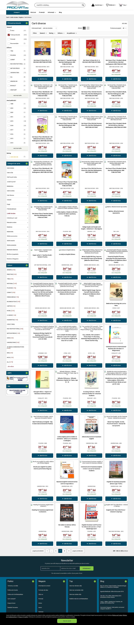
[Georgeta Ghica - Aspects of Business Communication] (42, 388)
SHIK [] (10, 338)
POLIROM (65, 231)
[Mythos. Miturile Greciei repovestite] (116, 206)
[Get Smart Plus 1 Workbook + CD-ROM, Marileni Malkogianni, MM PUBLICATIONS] (42, 88)
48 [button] (123, 28)
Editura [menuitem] (60, 33)
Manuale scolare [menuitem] (11, 222)
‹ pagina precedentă (37, 551)
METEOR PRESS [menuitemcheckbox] (17, 68)
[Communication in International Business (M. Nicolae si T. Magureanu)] (116, 343)
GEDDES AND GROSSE (90, 265)
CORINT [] (11, 292)
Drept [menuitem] (8, 204)
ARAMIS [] (11, 270)
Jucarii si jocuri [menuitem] (11, 181)
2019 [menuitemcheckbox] (18, 121)
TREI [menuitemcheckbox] (17, 51)
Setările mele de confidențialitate (78, 598)
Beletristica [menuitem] (10, 186)
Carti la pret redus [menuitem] (12, 177)
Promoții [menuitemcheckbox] (18, 39)
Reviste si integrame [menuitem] (12, 259)
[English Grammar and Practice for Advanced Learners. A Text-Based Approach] (91, 521)
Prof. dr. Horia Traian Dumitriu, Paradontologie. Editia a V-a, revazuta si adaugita (113, 586)
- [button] (26, 23)
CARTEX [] (11, 306)
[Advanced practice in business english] (91, 433)
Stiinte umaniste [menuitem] (11, 245)
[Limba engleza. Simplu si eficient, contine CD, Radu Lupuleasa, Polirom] (67, 208)
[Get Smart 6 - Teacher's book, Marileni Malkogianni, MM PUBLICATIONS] (67, 56)
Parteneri (40, 612)
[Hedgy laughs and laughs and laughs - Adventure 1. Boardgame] (91, 223)
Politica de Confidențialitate (15, 594)
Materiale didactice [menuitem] (12, 249)
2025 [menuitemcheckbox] (18, 108)
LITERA (65, 353)
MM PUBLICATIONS (41, 66)
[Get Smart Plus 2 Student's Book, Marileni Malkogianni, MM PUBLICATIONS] (116, 88)
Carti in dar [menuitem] (10, 172)
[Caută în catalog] (83, 5)
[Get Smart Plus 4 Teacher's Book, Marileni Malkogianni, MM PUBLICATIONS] (42, 210)
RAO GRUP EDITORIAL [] (15, 328)
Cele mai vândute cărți (75, 585)
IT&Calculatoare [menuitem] (11, 209)
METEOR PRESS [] (13, 333)
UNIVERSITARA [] (13, 342)
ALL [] (10, 362)
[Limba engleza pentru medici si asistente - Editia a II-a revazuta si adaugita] (67, 433)
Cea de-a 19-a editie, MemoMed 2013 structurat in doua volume (110, 596)
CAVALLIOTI (114, 353)
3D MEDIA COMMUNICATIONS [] (15, 347)
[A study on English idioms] (67, 250)
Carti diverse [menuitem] (10, 195)
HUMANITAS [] (12, 319)
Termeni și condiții (13, 585)
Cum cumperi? (12, 598)
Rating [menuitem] (51, 33)
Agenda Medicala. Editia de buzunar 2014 (112, 591)
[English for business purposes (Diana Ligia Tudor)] (116, 478)
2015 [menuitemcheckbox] (17, 138)
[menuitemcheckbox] (17, 157)
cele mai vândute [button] (47, 28)
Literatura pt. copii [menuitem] (12, 218)
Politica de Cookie (117, 615)
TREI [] (10, 279)
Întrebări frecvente (13, 607)
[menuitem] (17, 12)
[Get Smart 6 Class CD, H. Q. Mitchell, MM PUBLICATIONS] (91, 56)
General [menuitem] (42, 33)
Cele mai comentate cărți (76, 590)
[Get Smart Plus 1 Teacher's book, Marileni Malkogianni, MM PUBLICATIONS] (67, 88)
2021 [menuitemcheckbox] (17, 116)
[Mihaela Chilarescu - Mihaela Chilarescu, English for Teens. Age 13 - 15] (67, 374)
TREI (114, 231)
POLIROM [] (11, 288)
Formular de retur (43, 590)
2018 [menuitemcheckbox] (18, 125)
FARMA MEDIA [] (13, 297)
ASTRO (90, 353)
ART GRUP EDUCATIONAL (40, 265)
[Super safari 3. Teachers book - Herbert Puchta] (42, 251)
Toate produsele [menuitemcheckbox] (18, 35)
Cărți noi (40, 594)
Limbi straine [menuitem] (11, 213)
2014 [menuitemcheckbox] (17, 143)
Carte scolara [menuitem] (10, 190)
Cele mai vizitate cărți (75, 594)
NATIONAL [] (12, 283)
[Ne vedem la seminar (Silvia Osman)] (67, 521)
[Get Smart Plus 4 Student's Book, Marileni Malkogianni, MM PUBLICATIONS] (116, 165)
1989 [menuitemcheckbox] (17, 104)
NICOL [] (10, 357)
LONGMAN (41, 353)
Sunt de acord (67, 621)
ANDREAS (89, 231)
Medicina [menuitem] (9, 227)
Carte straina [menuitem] (10, 168)
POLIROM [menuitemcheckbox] (18, 55)
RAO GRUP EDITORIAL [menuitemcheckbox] (17, 64)
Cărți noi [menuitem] (33, 12)
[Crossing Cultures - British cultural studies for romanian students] (91, 388)
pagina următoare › (78, 551)
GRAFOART (90, 398)
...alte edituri (10, 366)
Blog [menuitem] (60, 12)
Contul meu (98, 5)
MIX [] (10, 353)
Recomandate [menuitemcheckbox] (17, 43)
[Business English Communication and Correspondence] (67, 478)
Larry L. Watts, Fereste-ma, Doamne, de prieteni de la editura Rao (111, 602)
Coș (123, 5)
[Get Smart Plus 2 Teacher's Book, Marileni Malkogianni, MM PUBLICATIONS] (67, 119)
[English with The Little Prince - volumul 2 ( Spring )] (116, 506)
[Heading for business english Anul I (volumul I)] (42, 506)
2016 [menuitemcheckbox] (17, 134)
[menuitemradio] (88, 28)
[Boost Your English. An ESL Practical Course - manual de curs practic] (116, 418)
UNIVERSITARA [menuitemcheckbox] (18, 72)
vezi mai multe (17, 95)
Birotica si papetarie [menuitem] (12, 254)
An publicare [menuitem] (71, 33)
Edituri (40, 603)
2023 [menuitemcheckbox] (17, 112)
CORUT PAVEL (11, 324)
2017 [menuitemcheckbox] (17, 130)
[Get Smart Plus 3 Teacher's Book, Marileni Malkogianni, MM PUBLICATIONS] (67, 178)
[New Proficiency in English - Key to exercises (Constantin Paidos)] (42, 418)
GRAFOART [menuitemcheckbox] (17, 90)
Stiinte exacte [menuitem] (11, 240)
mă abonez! (87, 568)
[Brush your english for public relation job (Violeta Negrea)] (42, 463)
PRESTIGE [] (11, 274)
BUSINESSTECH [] (13, 301)
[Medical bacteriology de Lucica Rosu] (116, 300)
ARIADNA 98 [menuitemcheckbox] (17, 81)
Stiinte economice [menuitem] (12, 236)
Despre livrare (11, 603)
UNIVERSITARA (65, 265)
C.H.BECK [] (11, 315)
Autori (40, 607)
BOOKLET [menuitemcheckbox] (17, 85)
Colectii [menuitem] (9, 200)
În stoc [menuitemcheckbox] (18, 30)
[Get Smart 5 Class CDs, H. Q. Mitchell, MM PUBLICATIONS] (42, 56)
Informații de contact (44, 585)
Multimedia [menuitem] (10, 231)
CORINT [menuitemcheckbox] (17, 59)
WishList (112, 5)
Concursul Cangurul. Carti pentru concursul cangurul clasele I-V (112, 608)
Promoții (40, 598)
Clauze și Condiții (23, 617)
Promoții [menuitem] (42, 12)
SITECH (114, 308)
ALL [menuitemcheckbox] (17, 77)
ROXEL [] (10, 310)
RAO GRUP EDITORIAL (114, 531)
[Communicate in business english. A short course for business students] (91, 463)
